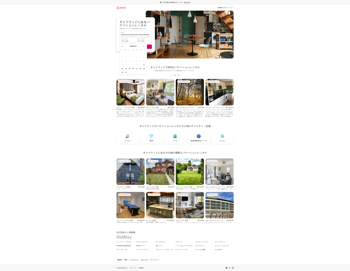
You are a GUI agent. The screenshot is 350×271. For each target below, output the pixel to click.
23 (122, 68)
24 (126, 68)
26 (133, 68)
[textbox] (127, 41)
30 (122, 72)
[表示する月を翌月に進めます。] (143, 46)
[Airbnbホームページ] (121, 8)
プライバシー (133, 268)
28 (140, 68)
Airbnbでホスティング (225, 8)
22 (144, 65)
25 (129, 68)
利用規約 (141, 268)
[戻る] (171, 75)
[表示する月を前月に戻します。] (122, 46)
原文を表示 (187, 2)
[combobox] (135, 34)
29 (144, 68)
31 (126, 72)
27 (137, 68)
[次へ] (178, 75)
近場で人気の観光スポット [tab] (124, 236)
